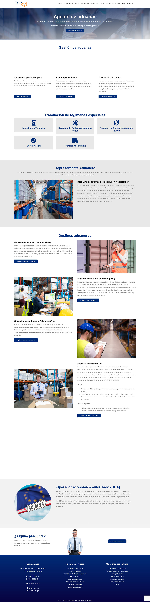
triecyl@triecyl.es (34, 583)
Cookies (89, 600)
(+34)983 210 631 (33, 579)
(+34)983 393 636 (33, 576)
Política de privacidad (80, 600)
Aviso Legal (70, 600)
